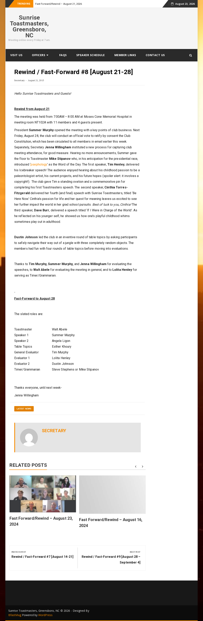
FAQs (63, 55)
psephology (39, 164)
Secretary (19, 80)
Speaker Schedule (90, 55)
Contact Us (155, 55)
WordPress (45, 615)
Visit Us (16, 55)
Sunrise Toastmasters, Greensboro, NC (29, 26)
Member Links (125, 55)
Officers (38, 55)
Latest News (24, 408)
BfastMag (14, 615)
